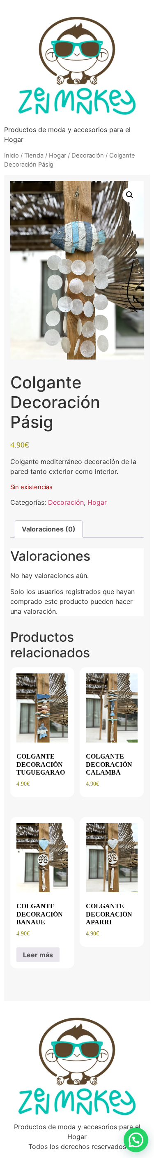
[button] (129, 195)
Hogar (57, 155)
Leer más (38, 955)
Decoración (87, 155)
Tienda (34, 155)
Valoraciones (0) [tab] (49, 529)
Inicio (11, 155)
